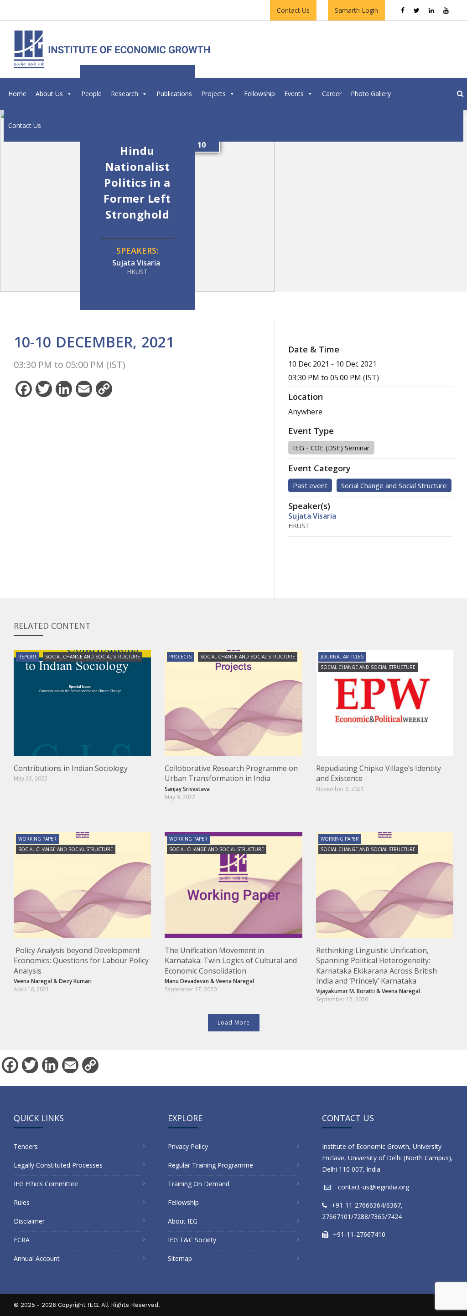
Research (124, 93)
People (91, 93)
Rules (22, 1202)
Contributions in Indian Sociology (71, 768)
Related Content (52, 625)
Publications (174, 93)
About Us (49, 93)
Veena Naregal (33, 981)
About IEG (182, 1221)
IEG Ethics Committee (46, 1183)
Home (17, 93)
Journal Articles (342, 656)
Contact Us (293, 10)
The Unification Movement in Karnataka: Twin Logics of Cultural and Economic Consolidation (231, 960)
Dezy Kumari (75, 981)
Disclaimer (29, 1221)
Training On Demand (198, 1183)
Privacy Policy (188, 1146)
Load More (234, 1022)
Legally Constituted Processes (58, 1165)
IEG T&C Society (192, 1239)
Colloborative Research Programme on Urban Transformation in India (231, 773)
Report (27, 656)
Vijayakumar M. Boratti (345, 991)
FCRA (22, 1239)
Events (294, 93)
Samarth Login (356, 10)
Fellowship (259, 93)
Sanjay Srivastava (187, 789)
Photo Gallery (371, 93)
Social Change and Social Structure (394, 485)
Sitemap (180, 1258)
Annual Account (37, 1258)
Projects (213, 93)
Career (332, 93)
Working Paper (37, 839)
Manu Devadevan (187, 981)
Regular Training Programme (210, 1165)
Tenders (26, 1146)
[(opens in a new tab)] (82, 703)
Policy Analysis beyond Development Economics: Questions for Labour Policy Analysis (81, 960)
